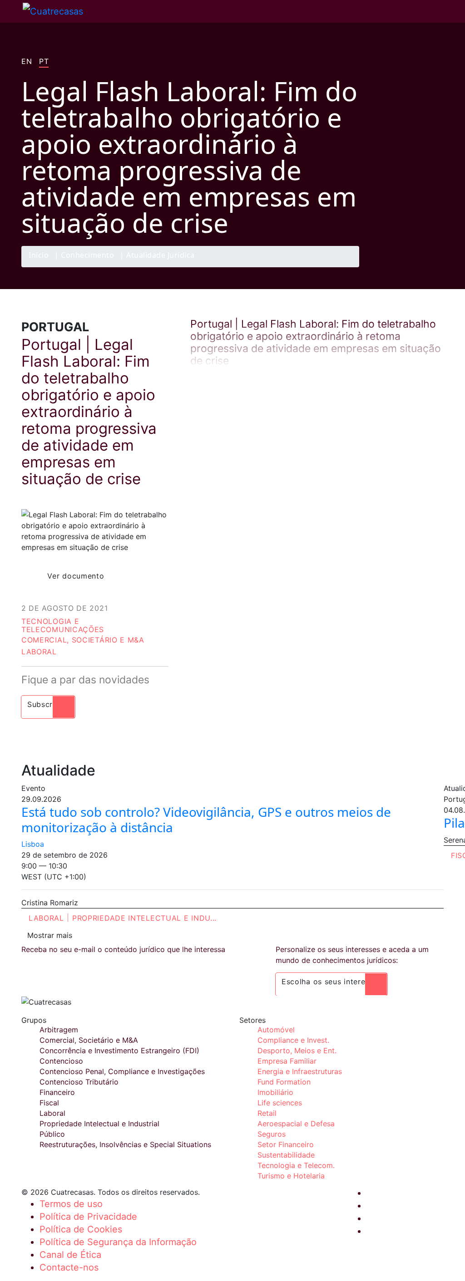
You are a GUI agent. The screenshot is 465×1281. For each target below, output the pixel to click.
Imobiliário (275, 1092)
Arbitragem (59, 1029)
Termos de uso (71, 1203)
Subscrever (48, 704)
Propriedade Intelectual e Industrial (99, 1123)
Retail (267, 1113)
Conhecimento (87, 255)
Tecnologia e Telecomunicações (62, 625)
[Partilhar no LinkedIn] (416, 267)
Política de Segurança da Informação (118, 1242)
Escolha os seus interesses (331, 981)
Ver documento (75, 575)
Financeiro (57, 1092)
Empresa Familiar (287, 1061)
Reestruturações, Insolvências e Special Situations (125, 1144)
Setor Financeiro (285, 1144)
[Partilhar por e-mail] (433, 267)
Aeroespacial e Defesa (296, 1123)
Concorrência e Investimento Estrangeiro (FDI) (119, 1050)
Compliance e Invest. (293, 1040)
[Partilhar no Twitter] (398, 267)
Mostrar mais (49, 935)
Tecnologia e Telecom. (296, 1165)
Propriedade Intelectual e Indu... (144, 918)
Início (39, 255)
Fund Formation (284, 1081)
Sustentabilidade (286, 1154)
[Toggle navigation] (11, 11)
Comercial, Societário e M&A (82, 639)
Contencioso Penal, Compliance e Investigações (122, 1071)
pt (44, 62)
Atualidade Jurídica (160, 255)
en (26, 62)
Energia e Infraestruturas (299, 1071)
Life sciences (279, 1102)
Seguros (271, 1134)
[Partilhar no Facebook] (380, 267)
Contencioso (61, 1061)
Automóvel (276, 1029)
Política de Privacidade (88, 1216)
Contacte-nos (69, 1267)
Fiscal (49, 1102)
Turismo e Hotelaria (291, 1175)
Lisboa (32, 844)
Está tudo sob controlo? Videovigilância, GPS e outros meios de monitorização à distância (206, 819)
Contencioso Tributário (79, 1081)
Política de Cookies (81, 1229)
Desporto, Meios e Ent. (296, 1050)
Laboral (39, 651)
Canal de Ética (70, 1254)
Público (52, 1134)
